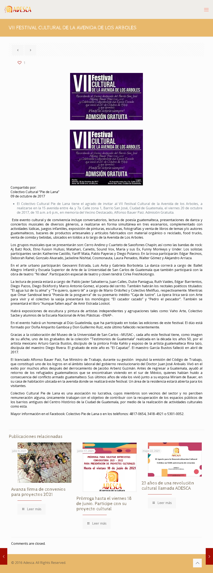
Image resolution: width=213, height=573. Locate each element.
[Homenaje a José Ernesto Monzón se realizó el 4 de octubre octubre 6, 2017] (3, 556)
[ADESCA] (18, 9)
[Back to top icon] (197, 563)
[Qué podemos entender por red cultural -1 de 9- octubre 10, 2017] (209, 556)
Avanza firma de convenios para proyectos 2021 (38, 492)
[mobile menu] (206, 9)
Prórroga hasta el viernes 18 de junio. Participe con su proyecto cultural (104, 504)
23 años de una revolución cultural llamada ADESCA (168, 486)
